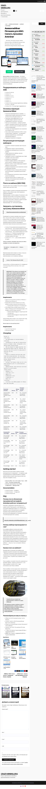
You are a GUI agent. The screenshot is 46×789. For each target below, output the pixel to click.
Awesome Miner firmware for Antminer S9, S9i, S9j (7, 394)
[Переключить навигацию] (16, 11)
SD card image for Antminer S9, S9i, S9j (7, 437)
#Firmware (7, 44)
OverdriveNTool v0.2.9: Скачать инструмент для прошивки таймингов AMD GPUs (37, 211)
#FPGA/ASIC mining (9, 45)
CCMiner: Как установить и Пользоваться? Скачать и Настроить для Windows (37, 139)
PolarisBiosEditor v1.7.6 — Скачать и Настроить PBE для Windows (41, 193)
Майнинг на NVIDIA (15, 689)
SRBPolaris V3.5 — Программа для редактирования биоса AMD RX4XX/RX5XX (38, 201)
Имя (3, 732)
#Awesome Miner (8, 42)
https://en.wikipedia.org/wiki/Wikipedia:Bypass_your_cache (17, 520)
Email (3, 739)
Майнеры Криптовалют (13, 24)
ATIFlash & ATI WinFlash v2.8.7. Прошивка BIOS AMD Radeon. (40, 227)
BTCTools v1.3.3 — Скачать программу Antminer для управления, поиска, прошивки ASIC (38, 78)
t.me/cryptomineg (8, 611)
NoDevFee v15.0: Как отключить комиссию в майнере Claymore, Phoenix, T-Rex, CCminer (38, 87)
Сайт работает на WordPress (17, 782)
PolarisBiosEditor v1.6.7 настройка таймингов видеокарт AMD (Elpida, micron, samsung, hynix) (38, 236)
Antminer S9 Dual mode (10, 493)
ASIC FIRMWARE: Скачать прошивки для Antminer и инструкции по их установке (38, 129)
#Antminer (8, 40)
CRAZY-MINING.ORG (9, 774)
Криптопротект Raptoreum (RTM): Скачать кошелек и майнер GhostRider (41, 219)
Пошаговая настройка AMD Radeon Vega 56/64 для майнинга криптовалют (38, 158)
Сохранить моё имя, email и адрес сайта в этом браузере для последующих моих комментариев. (14, 755)
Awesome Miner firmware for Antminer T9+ (7, 417)
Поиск (42, 23)
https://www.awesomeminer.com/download (16, 212)
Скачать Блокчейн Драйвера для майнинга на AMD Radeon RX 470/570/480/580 (38, 105)
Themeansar (32, 782)
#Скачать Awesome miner (18, 45)
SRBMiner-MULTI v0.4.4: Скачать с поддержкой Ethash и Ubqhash (9, 675)
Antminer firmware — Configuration (12, 492)
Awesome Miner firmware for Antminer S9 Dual (7, 406)
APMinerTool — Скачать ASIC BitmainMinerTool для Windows (21, 675)
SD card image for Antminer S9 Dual (7, 442)
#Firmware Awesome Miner (15, 44)
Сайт (3, 746)
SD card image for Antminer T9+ (7, 447)
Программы (8, 25)
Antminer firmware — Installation (12, 490)
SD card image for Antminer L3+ (7, 462)
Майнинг (22, 24)
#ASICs (21, 40)
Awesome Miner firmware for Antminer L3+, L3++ (7, 428)
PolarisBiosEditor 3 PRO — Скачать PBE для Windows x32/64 (41, 121)
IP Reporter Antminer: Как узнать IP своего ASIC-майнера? (40, 175)
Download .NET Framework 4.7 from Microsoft (17, 305)
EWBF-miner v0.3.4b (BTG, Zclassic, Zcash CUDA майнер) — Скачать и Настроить (38, 245)
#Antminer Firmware (15, 40)
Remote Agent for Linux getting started (11, 323)
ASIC (6, 24)
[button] (40, 11)
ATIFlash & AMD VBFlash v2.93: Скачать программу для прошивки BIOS (41, 96)
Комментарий (5, 709)
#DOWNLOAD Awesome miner (18, 42)
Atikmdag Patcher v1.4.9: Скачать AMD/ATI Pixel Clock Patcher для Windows (38, 184)
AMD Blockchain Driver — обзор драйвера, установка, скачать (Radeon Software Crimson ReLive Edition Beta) (38, 148)
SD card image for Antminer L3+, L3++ (7, 451)
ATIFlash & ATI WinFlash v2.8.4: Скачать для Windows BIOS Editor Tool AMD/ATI (37, 167)
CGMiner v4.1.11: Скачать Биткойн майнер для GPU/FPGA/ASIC (40, 113)
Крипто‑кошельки (7, 689)
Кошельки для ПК (6, 687)
